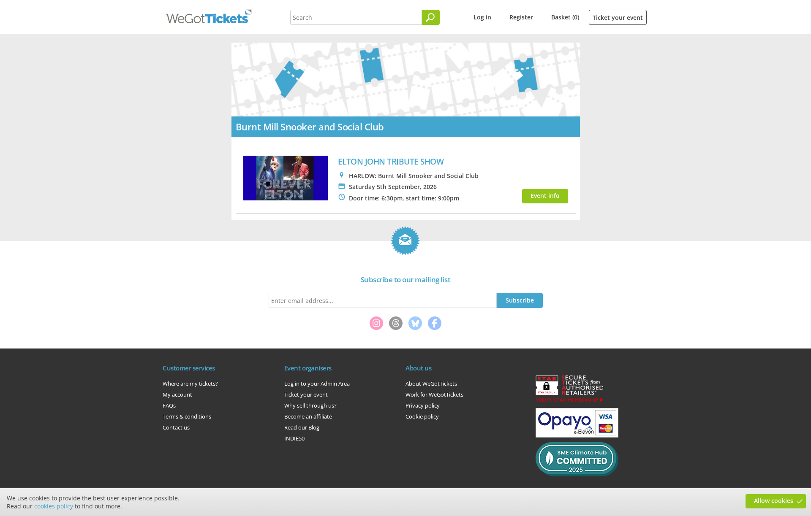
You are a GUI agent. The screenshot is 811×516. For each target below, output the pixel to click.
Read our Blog (301, 427)
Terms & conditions (187, 416)
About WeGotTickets (431, 383)
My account (177, 394)
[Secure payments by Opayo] (577, 435)
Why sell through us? (310, 405)
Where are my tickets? (190, 383)
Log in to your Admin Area (317, 383)
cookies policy (53, 506)
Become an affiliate (308, 416)
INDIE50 (294, 438)
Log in (482, 17)
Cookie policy (422, 416)
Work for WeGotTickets (434, 394)
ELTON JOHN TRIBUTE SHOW (391, 161)
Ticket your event (618, 18)
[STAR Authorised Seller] (569, 401)
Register (521, 17)
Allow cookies (773, 501)
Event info (545, 196)
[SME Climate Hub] (577, 474)
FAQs (169, 405)
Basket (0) (565, 17)
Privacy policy (423, 405)
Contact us (176, 427)
